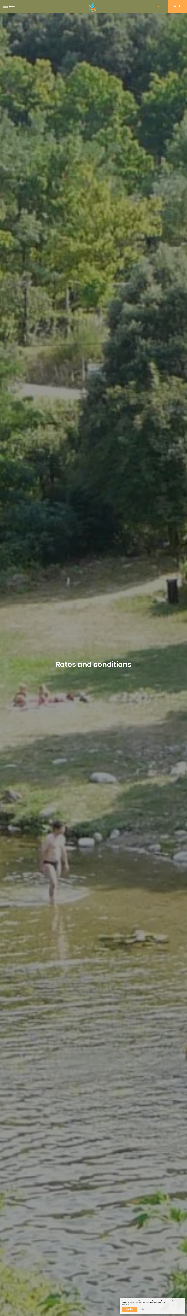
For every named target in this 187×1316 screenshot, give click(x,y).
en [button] (159, 6)
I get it (129, 1309)
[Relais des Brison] (93, 6)
